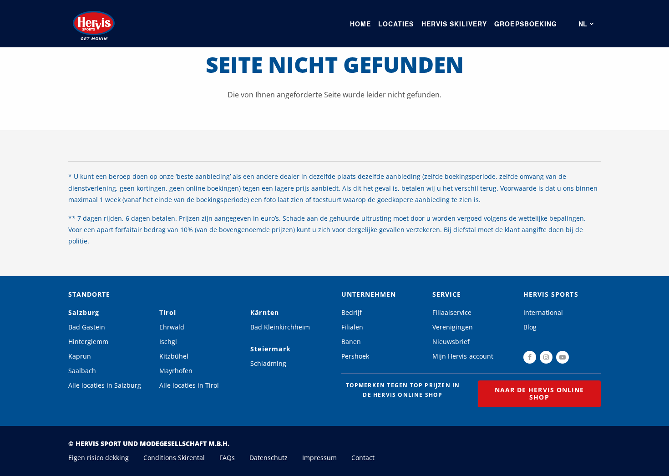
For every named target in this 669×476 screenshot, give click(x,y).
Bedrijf (351, 312)
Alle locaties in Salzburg (104, 385)
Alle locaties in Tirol (189, 385)
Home (360, 23)
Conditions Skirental (174, 458)
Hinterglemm (88, 341)
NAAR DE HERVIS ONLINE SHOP (539, 393)
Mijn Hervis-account (462, 356)
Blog (530, 327)
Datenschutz (268, 458)
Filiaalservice (451, 312)
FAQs (227, 458)
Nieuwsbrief (451, 341)
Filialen (352, 327)
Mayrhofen (176, 370)
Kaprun (79, 356)
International (543, 312)
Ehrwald (171, 327)
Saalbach (82, 370)
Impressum (319, 458)
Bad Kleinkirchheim (280, 327)
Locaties (396, 23)
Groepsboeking (525, 23)
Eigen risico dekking (98, 458)
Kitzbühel (173, 356)
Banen (351, 341)
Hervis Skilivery (454, 23)
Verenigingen (452, 327)
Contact (363, 458)
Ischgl (168, 341)
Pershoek (355, 356)
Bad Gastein (86, 327)
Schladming (268, 363)
